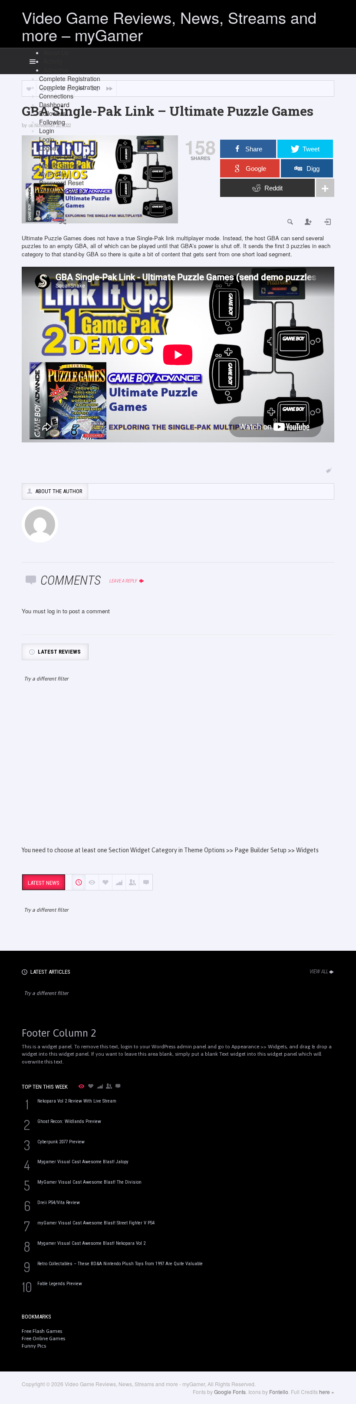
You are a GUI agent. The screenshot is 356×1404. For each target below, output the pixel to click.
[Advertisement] (178, 772)
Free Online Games (43, 1338)
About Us (56, 52)
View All (319, 972)
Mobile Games (59, 165)
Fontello (278, 1391)
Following (52, 122)
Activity (53, 61)
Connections (56, 96)
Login (46, 130)
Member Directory (64, 156)
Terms (47, 200)
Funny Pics (34, 1346)
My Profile (52, 174)
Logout (48, 148)
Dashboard (54, 104)
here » (326, 1391)
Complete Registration (69, 78)
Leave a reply (123, 581)
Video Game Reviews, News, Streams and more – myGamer (169, 26)
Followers (52, 113)
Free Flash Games (42, 1331)
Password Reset (61, 182)
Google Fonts (230, 1391)
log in (54, 611)
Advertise (56, 69)
